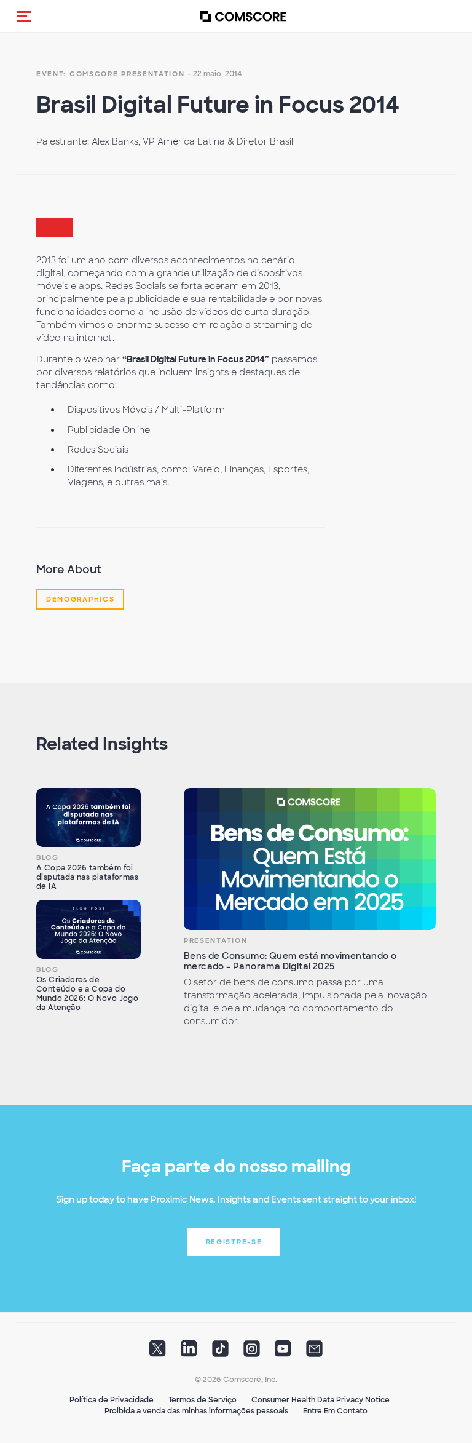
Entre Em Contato (335, 1411)
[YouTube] (283, 1353)
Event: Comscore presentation (110, 74)
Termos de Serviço (202, 1400)
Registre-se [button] (234, 1242)
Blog (47, 857)
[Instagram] (251, 1353)
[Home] (243, 16)
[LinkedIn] (189, 1353)
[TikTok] (220, 1353)
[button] (24, 16)
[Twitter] (157, 1353)
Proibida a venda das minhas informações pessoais (196, 1411)
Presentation (215, 940)
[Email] (314, 1353)
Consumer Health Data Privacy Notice (320, 1400)
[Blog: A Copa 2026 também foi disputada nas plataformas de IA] (88, 817)
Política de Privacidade (111, 1400)
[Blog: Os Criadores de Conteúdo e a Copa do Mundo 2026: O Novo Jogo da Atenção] (88, 929)
